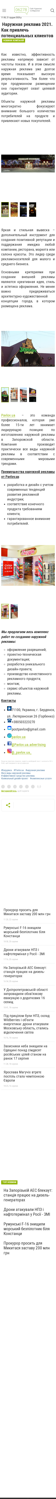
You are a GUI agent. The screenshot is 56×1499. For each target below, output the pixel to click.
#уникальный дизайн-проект (14, 778)
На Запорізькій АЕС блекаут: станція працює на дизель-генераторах (25, 972)
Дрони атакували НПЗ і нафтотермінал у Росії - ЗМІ (24, 952)
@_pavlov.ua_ (22, 752)
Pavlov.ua (8, 415)
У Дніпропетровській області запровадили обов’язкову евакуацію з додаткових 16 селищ (26, 996)
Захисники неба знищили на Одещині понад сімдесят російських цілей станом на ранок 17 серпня (25, 1052)
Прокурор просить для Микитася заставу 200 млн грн (27, 912)
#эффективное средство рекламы (18, 775)
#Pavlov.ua (19, 770)
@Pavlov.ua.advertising (29, 745)
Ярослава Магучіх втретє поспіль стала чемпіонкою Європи (24, 1076)
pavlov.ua (19, 737)
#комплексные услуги (41, 778)
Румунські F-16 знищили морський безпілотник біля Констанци (24, 932)
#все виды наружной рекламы (16, 773)
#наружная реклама (35, 770)
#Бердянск (6, 770)
